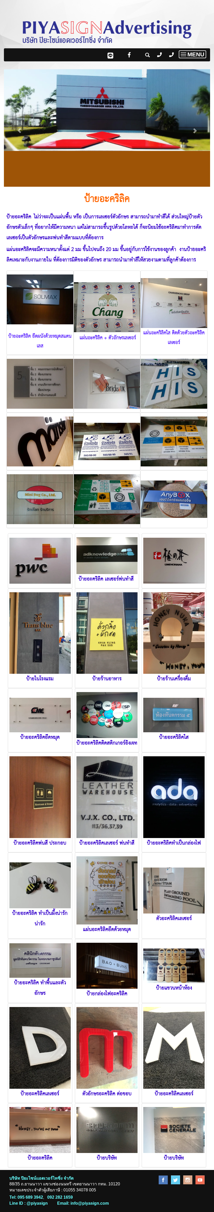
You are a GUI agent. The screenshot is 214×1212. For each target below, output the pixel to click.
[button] (19, 128)
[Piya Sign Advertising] (163, 1179)
